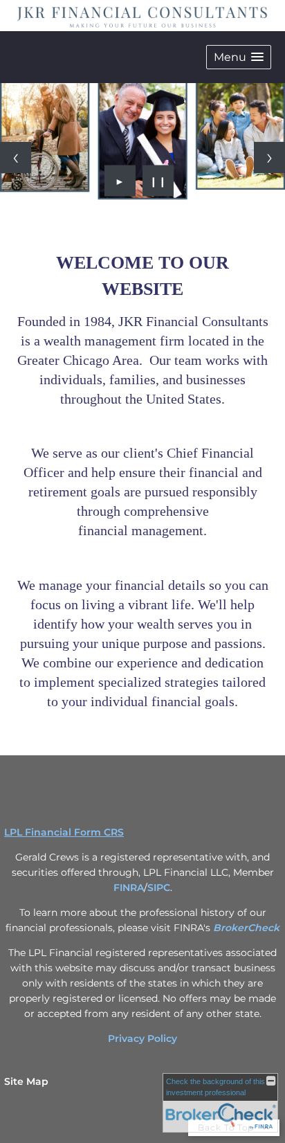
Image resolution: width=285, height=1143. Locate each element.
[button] (238, 57)
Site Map (26, 1081)
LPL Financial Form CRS (64, 832)
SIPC (158, 887)
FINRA (128, 887)
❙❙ (158, 180)
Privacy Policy (142, 1038)
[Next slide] (269, 157)
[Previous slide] (15, 157)
